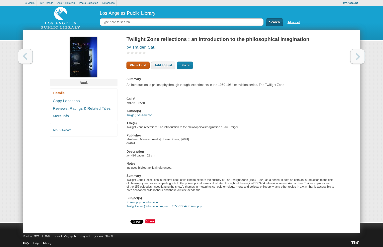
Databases (108, 2)
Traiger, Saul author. (139, 115)
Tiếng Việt (84, 236)
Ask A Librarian (66, 2)
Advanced (293, 22)
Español (57, 236)
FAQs (26, 243)
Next (357, 56)
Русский (98, 236)
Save (151, 221)
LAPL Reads (46, 2)
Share (185, 65)
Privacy (46, 243)
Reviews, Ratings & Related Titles (82, 108)
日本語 (46, 236)
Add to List (163, 65)
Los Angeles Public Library (127, 13)
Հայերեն (70, 236)
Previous (25, 56)
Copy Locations (66, 101)
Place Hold (138, 65)
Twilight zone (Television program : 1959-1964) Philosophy (164, 206)
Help (35, 243)
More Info (61, 116)
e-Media (30, 2)
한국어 (109, 236)
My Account (350, 2)
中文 (36, 236)
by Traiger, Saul (141, 47)
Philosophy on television (142, 202)
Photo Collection (88, 2)
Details (59, 93)
